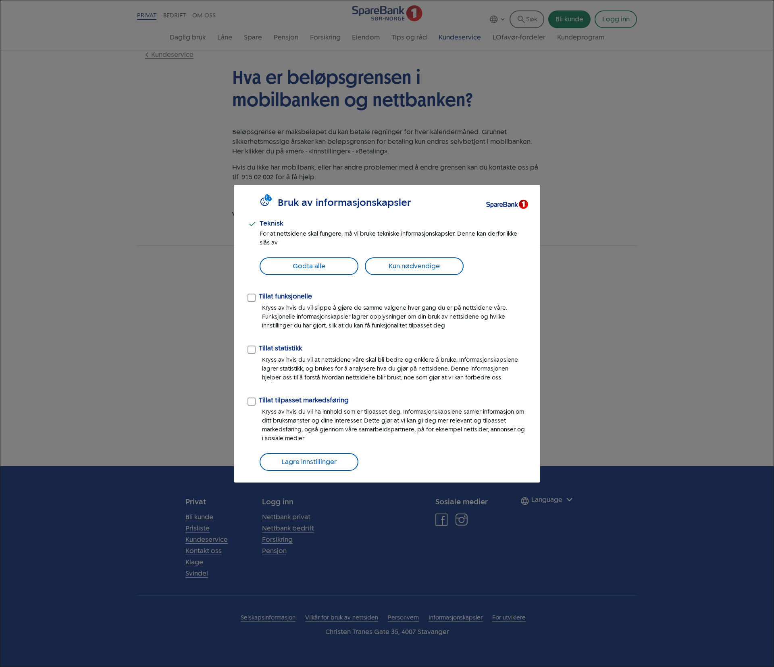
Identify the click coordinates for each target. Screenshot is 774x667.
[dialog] (387, 333)
